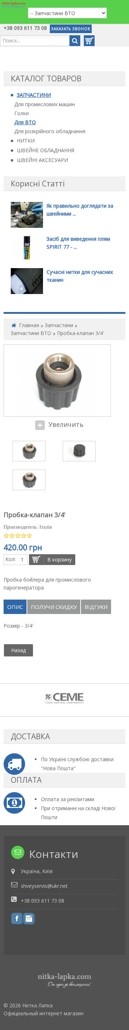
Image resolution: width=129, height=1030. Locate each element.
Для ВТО (25, 122)
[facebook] (17, 917)
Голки (21, 113)
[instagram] (29, 917)
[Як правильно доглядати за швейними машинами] (27, 214)
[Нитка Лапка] (13, 4)
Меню (10, 13)
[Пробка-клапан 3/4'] (29, 451)
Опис (15, 606)
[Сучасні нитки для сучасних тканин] (27, 280)
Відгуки (96, 606)
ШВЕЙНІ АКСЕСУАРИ (42, 160)
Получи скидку (54, 606)
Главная (29, 325)
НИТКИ (26, 140)
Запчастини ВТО (31, 333)
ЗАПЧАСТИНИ (34, 94)
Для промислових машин (44, 104)
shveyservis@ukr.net (44, 885)
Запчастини (59, 325)
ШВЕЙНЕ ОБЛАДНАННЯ (45, 150)
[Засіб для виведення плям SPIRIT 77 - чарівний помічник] (27, 247)
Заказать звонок (70, 28)
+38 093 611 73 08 (25, 27)
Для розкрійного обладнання (49, 131)
